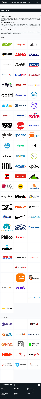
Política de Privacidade (4, 392)
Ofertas (28, 2)
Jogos (15, 2)
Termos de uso (2, 394)
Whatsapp (15, 394)
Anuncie (28, 393)
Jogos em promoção (30, 392)
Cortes (15, 390)
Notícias (11, 2)
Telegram (15, 395)
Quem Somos (2, 389)
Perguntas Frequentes (4, 393)
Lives (14, 392)
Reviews (17, 2)
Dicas (21, 2)
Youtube (15, 389)
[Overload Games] (3, 3)
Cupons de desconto (30, 389)
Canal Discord (16, 393)
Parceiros (24, 2)
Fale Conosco (2, 390)
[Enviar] (39, 385)
